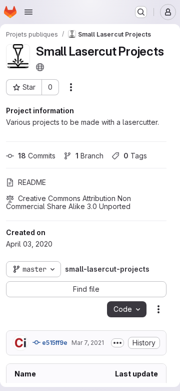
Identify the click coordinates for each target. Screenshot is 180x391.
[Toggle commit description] (117, 342)
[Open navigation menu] (28, 12)
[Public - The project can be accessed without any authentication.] (40, 67)
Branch (90, 155)
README (32, 182)
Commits (37, 155)
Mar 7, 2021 (88, 342)
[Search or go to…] (141, 12)
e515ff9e (54, 342)
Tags (135, 155)
